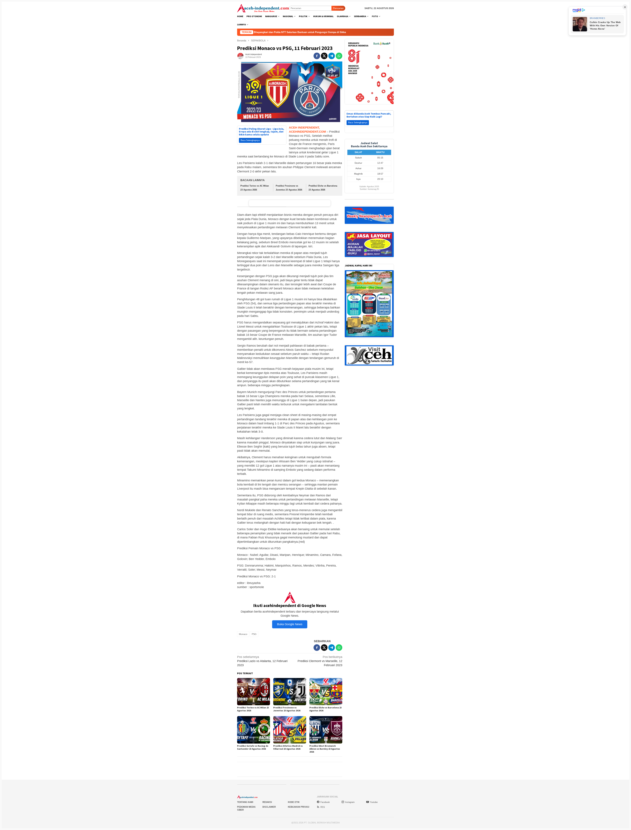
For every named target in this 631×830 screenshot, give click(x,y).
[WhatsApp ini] (339, 56)
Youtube (374, 802)
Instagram (350, 802)
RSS (322, 807)
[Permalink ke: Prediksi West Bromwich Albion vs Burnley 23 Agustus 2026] (325, 730)
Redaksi (267, 802)
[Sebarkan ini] (317, 56)
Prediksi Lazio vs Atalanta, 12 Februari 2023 (262, 661)
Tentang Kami (245, 802)
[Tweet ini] (324, 56)
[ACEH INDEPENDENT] (263, 8)
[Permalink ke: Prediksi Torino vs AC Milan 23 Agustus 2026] (253, 691)
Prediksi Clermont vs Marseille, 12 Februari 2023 (320, 661)
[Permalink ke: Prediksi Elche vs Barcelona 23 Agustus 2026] (325, 691)
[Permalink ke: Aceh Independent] (240, 55)
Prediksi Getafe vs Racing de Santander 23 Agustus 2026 (252, 747)
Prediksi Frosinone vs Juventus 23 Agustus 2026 (286, 709)
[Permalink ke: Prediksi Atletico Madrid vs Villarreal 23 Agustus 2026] (289, 730)
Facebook (325, 802)
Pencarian (338, 8)
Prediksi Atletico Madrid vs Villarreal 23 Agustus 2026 (288, 747)
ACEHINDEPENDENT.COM (307, 131)
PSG (254, 634)
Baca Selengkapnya (250, 140)
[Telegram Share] (331, 56)
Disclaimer (269, 807)
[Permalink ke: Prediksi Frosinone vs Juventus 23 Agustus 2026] (289, 691)
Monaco (243, 634)
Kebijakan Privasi (298, 807)
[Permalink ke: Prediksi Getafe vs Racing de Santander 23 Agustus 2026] (253, 730)
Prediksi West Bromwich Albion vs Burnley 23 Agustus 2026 (324, 748)
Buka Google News (289, 624)
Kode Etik (294, 802)
